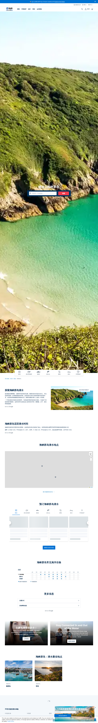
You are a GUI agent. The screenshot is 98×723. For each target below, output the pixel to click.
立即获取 (26, 639)
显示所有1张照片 (84, 390)
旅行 (29, 9)
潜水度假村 (27, 513)
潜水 (71, 513)
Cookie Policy (10, 721)
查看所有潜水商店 (49, 547)
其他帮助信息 (23, 605)
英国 (15, 378)
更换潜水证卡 (78, 4)
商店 (34, 9)
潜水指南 (7, 378)
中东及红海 (8, 713)
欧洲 (11, 378)
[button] (42, 466)
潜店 (16, 513)
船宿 (37, 513)
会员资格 (39, 9)
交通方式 (21, 600)
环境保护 (24, 9)
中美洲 (29, 713)
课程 (18, 9)
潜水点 (48, 513)
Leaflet (91, 487)
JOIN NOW (71, 641)
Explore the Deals (60, 2)
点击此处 (81, 717)
